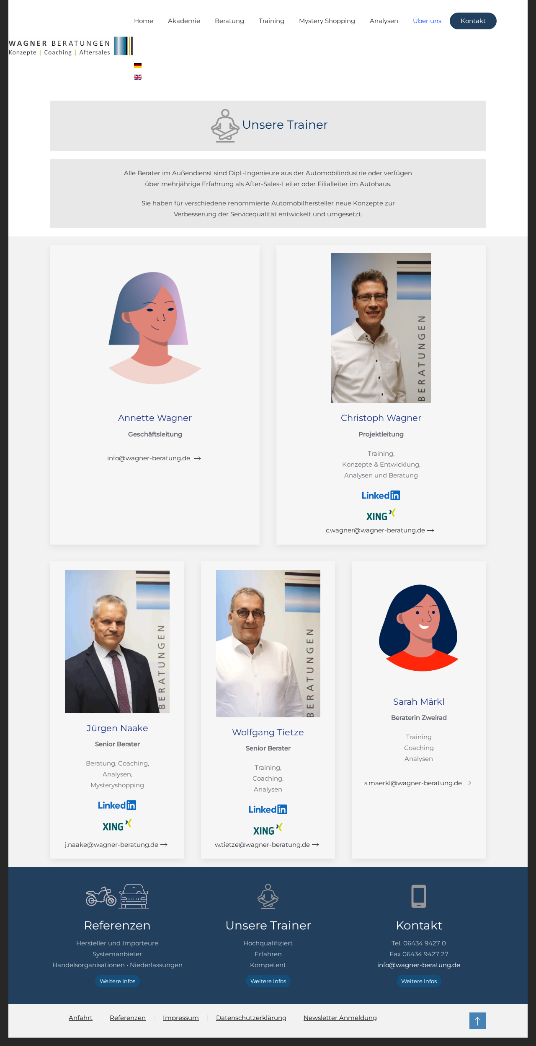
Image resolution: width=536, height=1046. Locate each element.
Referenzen (128, 1018)
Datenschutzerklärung (251, 1018)
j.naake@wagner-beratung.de (111, 845)
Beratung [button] (229, 21)
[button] (477, 1020)
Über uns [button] (427, 21)
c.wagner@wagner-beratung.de (375, 530)
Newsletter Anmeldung (340, 1018)
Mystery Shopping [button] (327, 21)
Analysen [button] (384, 21)
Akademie (184, 21)
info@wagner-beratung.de (149, 458)
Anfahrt (81, 1018)
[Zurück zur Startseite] (71, 46)
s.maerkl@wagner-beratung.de (413, 783)
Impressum (181, 1018)
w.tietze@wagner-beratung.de (262, 845)
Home (143, 21)
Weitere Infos (117, 981)
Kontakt (473, 21)
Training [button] (271, 21)
